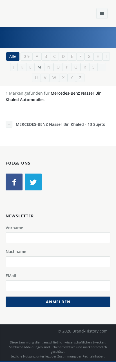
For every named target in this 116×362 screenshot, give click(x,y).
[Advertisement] (69, 37)
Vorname (14, 227)
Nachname (16, 251)
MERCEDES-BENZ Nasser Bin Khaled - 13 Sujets (60, 124)
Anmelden (58, 301)
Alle (12, 56)
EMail (11, 275)
